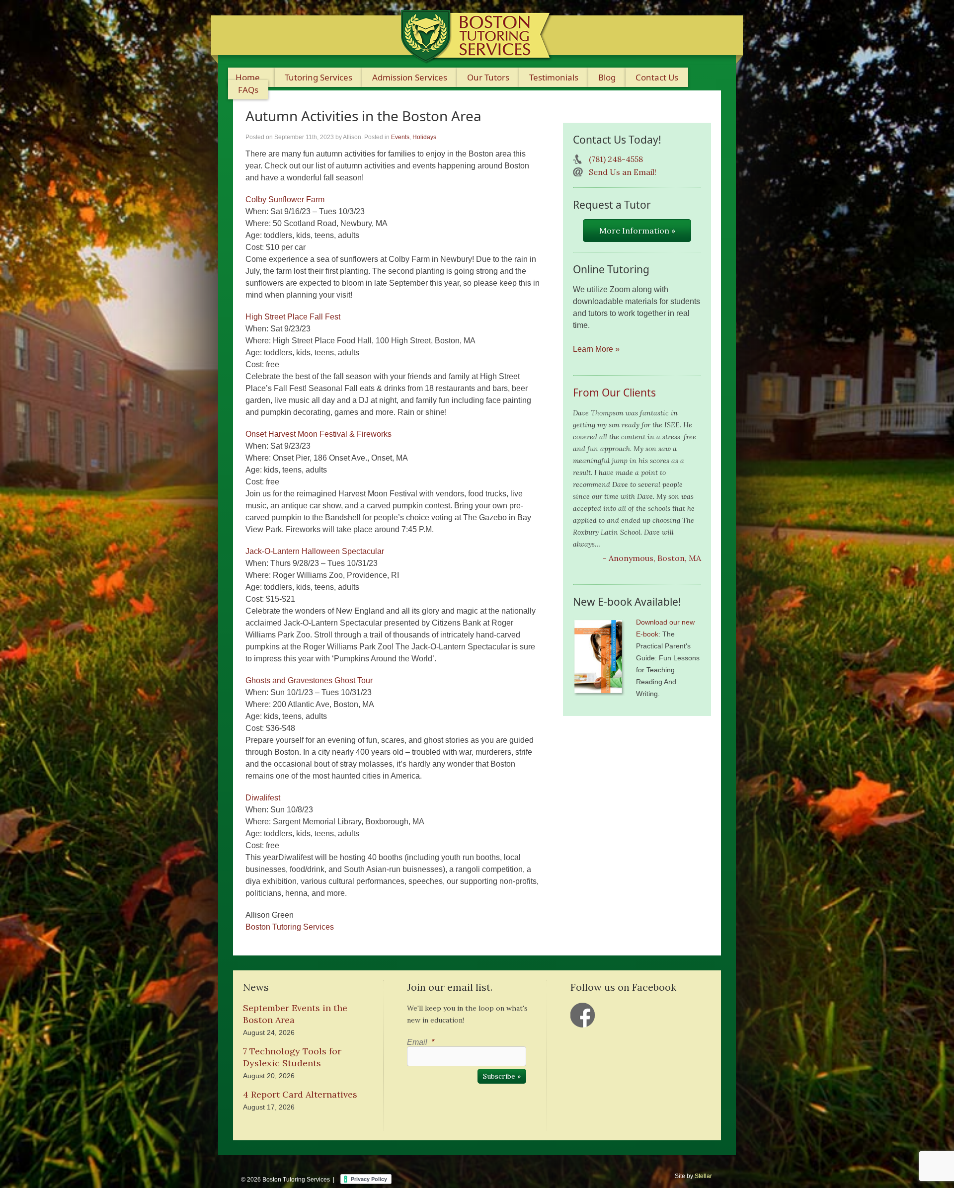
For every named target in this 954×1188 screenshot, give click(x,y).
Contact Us (657, 77)
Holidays (424, 137)
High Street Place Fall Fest (292, 317)
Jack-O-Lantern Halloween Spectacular (314, 551)
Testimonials (553, 77)
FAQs (248, 89)
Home (248, 77)
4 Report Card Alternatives (300, 1094)
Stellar (703, 1176)
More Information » (637, 231)
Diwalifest (262, 797)
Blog (607, 77)
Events (400, 137)
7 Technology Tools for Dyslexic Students (292, 1057)
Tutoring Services (318, 77)
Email (420, 1042)
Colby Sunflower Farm (284, 199)
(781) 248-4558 (616, 159)
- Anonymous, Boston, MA (652, 558)
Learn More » (596, 349)
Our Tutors (488, 77)
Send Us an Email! (622, 172)
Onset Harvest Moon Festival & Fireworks (318, 434)
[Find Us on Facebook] (582, 1015)
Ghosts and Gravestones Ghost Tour (309, 680)
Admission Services (409, 77)
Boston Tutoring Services (289, 927)
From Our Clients (614, 392)
